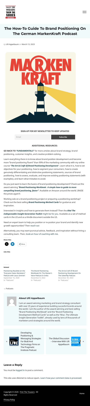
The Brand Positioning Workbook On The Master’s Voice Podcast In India (41, 273)
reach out (34, 225)
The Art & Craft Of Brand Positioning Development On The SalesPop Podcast (69, 273)
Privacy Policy (9, 399)
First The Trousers (27, 392)
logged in (20, 370)
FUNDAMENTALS (25, 150)
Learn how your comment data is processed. (61, 378)
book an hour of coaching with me (42, 234)
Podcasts (9, 288)
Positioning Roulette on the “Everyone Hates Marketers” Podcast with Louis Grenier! (14, 273)
